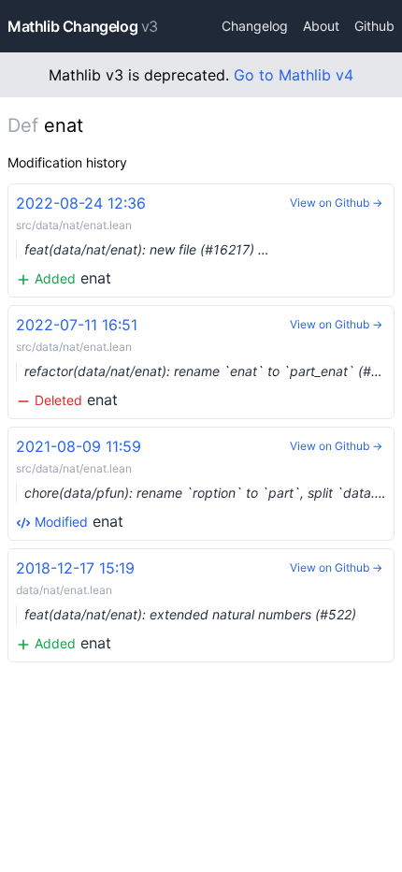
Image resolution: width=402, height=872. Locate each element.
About (321, 26)
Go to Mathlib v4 (293, 74)
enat (142, 240)
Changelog (255, 26)
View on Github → (336, 203)
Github (374, 26)
